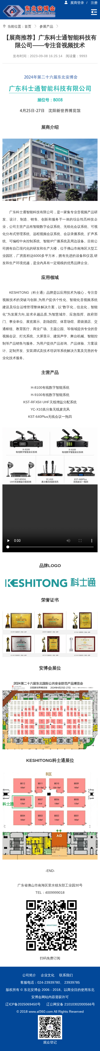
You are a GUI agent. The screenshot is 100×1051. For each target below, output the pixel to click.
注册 (94, 3)
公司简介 (29, 975)
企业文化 (47, 975)
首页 (28, 26)
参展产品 (46, 26)
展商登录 (77, 3)
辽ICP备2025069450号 (23, 1004)
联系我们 (66, 975)
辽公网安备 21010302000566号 (70, 1004)
